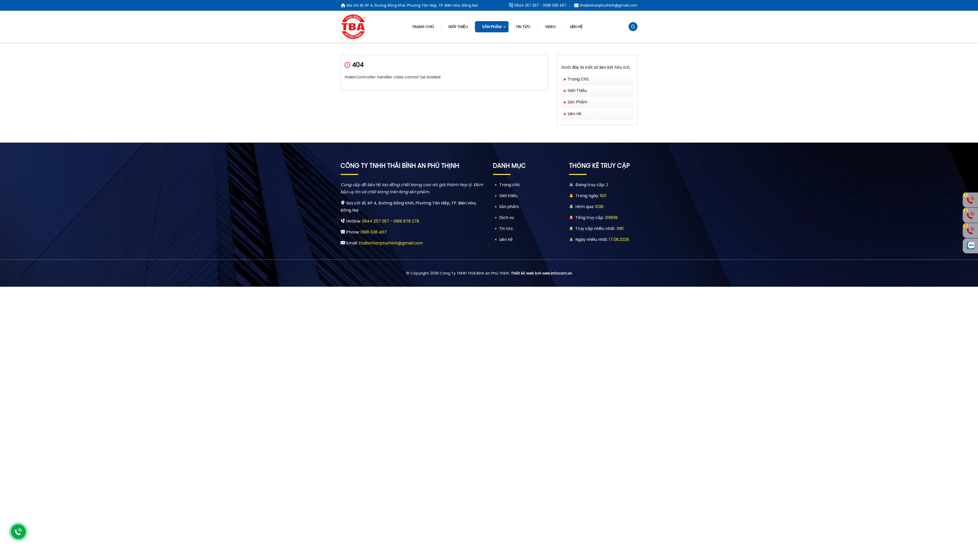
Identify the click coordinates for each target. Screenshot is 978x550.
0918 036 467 (554, 5)
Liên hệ (576, 26)
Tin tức (523, 26)
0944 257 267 (526, 5)
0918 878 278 (406, 221)
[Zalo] (970, 245)
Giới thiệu (458, 26)
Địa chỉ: (352, 5)
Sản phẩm (491, 26)
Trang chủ (423, 26)
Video (550, 26)
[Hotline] (18, 531)
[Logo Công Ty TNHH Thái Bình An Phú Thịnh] (353, 26)
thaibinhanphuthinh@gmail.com (608, 5)
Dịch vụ (506, 218)
